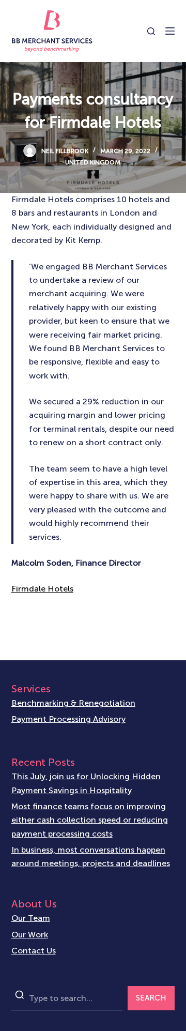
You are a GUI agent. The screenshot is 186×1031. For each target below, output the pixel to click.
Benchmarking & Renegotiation (73, 703)
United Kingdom (92, 162)
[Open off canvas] (170, 31)
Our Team (30, 918)
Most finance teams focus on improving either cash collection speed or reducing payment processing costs (89, 820)
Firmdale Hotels (42, 589)
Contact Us (33, 951)
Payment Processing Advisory (68, 719)
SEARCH (151, 998)
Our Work (29, 934)
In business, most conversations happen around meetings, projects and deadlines (90, 856)
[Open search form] (151, 31)
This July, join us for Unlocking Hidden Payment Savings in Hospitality (86, 783)
